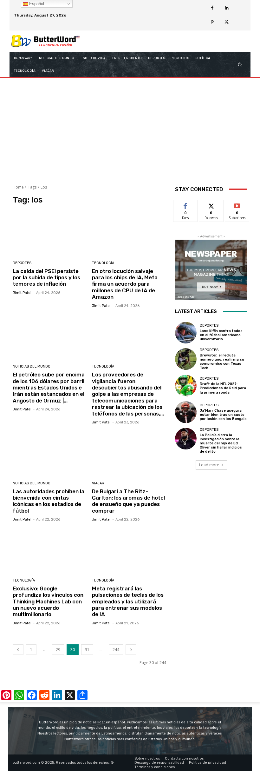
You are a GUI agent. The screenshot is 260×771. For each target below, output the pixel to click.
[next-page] (131, 649)
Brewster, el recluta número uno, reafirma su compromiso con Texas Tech (222, 361)
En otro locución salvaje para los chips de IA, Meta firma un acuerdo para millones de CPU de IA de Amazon (125, 284)
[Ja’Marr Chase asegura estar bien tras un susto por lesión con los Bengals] (186, 412)
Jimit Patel (22, 293)
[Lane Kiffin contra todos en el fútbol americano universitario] (186, 332)
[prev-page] (18, 649)
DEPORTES (22, 263)
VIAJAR (98, 483)
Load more (209, 465)
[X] (226, 22)
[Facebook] (212, 8)
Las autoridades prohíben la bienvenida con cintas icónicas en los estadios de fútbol (48, 501)
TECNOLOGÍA (103, 263)
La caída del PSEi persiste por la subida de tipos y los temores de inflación (46, 277)
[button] (240, 64)
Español (36, 3)
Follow (211, 204)
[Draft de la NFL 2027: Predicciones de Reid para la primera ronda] (186, 385)
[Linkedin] (226, 8)
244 (116, 649)
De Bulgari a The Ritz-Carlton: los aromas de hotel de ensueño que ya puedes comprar (128, 501)
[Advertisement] (130, 128)
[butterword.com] (45, 41)
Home (18, 187)
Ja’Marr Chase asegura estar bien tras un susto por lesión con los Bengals (223, 415)
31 (87, 649)
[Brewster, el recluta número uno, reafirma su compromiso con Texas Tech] (186, 359)
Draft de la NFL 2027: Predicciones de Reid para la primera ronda (223, 388)
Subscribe (237, 204)
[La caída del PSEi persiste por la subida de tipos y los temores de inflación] (50, 233)
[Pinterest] (212, 22)
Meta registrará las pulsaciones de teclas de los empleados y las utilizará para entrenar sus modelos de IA (128, 601)
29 (58, 649)
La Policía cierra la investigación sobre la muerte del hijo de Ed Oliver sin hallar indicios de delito (221, 443)
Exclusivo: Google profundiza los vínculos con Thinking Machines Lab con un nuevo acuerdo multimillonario (48, 601)
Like (185, 204)
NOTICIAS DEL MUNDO (31, 366)
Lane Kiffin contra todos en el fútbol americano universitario (221, 335)
